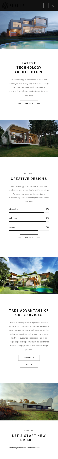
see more (29, 103)
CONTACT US (29, 357)
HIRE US (29, 364)
